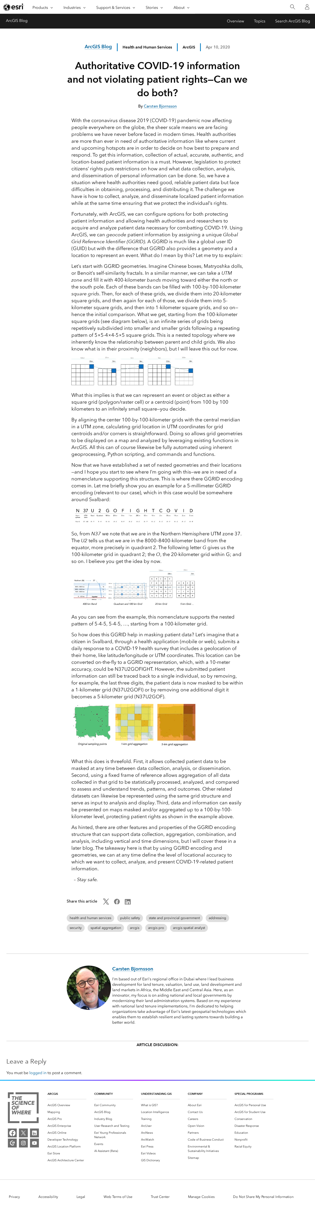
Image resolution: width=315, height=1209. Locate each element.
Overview (235, 21)
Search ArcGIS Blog (292, 21)
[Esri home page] (13, 7)
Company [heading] (195, 1094)
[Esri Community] (12, 1143)
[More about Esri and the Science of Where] (23, 1108)
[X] (23, 1133)
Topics (259, 21)
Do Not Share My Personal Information (263, 1197)
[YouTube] (34, 1143)
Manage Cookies (201, 1197)
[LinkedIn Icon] (128, 903)
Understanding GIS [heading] (156, 1094)
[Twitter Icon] (106, 903)
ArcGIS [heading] (52, 1094)
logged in (38, 1072)
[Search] (292, 7)
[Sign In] (307, 7)
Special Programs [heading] (249, 1094)
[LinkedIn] (34, 1133)
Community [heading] (103, 1094)
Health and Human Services (147, 47)
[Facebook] (12, 1133)
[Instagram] (23, 1143)
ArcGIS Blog (17, 20)
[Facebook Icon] (117, 903)
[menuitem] (66, 1105)
